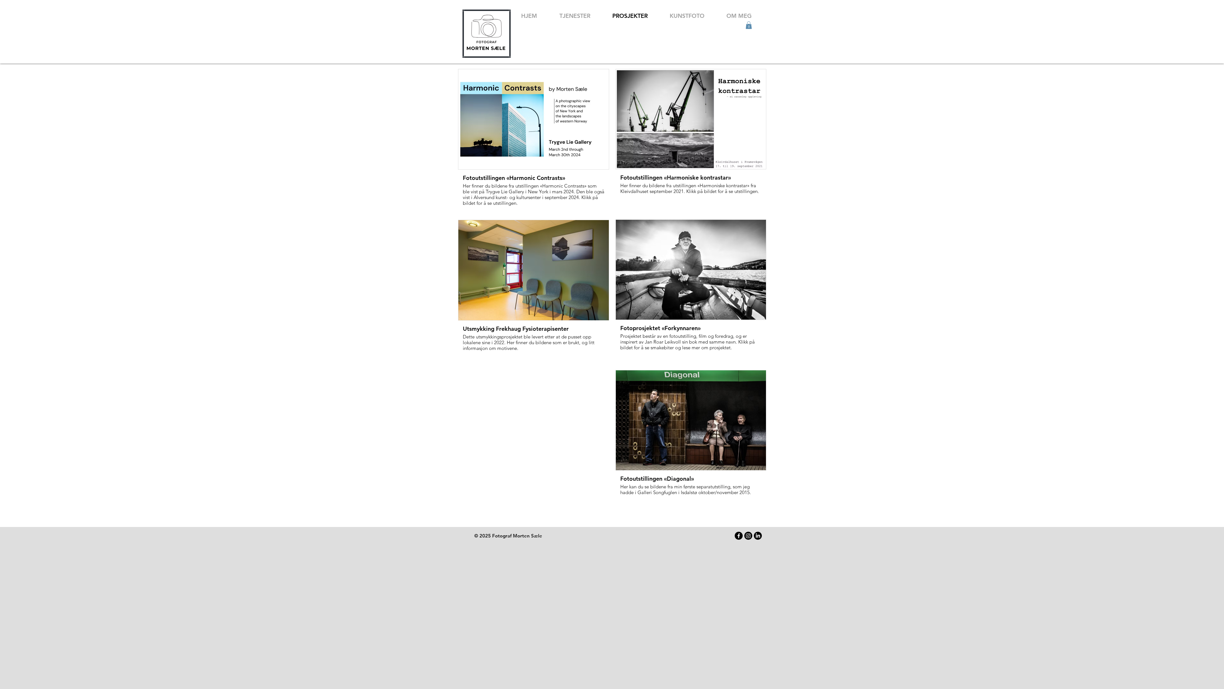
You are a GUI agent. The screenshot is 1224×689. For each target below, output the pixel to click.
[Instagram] (748, 536)
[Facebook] (739, 536)
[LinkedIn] (758, 536)
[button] (749, 25)
